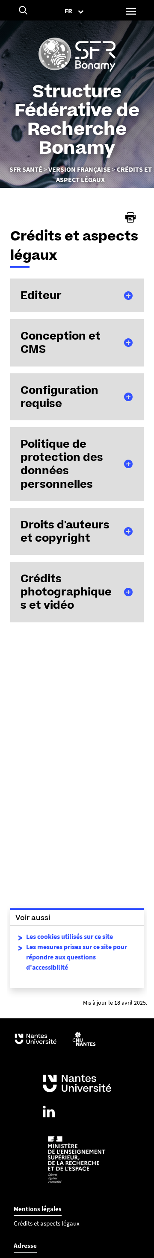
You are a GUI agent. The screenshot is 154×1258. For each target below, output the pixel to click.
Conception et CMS (61, 342)
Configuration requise (59, 397)
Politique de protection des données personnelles (62, 463)
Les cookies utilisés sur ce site (69, 936)
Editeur (41, 295)
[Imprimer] (130, 217)
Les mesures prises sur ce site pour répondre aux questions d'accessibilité (76, 956)
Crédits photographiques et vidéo (66, 591)
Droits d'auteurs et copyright (65, 531)
